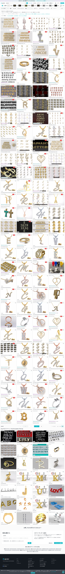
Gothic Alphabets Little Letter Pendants (5, 84)
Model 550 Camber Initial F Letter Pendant (21, 219)
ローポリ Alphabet (10, 15)
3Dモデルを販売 (42, 558)
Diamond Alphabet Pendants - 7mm (21, 43)
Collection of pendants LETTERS (4, 442)
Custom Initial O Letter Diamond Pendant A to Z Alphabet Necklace (40, 368)
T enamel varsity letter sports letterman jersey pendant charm (8, 219)
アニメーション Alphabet (22, 15)
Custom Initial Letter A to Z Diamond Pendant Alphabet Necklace (56, 138)
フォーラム (52, 563)
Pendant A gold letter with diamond (21, 84)
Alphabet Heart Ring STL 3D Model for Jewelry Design (7, 456)
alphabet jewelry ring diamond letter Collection (22, 97)
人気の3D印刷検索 (42, 566)
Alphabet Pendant (35, 97)
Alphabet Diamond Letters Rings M (53, 409)
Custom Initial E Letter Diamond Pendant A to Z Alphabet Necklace (56, 260)
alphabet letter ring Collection (36, 84)
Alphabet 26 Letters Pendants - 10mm (5, 43)
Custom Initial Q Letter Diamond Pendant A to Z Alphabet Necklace (24, 382)
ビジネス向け (30, 560)
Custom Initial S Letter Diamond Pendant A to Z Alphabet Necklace (56, 192)
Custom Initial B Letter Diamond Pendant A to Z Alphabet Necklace (24, 355)
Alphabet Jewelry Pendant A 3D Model (37, 341)
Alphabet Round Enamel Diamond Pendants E (22, 456)
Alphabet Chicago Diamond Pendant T (5, 368)
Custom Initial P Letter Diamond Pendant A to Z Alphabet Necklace (24, 287)
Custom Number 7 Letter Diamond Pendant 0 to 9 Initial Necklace (40, 246)
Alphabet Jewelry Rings (3, 165)
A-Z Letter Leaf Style (35, 111)
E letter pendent (19, 192)
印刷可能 (35, 13)
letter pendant (18, 483)
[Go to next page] (36, 426)
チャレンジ (52, 561)
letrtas (49, 510)
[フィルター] (51, 8)
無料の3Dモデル (30, 564)
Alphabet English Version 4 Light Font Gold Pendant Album (7, 138)
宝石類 (26, 13)
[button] (25, 3)
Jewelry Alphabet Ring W (20, 70)
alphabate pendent (19, 510)
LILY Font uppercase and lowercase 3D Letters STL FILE (23, 442)
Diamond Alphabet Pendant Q (4, 409)
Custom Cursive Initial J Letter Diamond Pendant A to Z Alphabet (8, 382)
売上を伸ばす (41, 560)
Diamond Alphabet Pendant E (4, 246)
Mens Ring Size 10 (35, 260)
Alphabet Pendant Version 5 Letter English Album (6, 355)
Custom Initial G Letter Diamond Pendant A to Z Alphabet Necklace (24, 314)
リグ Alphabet (16, 15)
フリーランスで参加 (42, 563)
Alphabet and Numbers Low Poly (36, 456)
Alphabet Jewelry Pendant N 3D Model (37, 165)
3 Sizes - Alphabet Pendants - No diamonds (38, 233)
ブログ (17, 560)
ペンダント (39, 13)
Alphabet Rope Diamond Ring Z (20, 246)
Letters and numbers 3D (51, 442)
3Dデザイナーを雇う (31, 563)
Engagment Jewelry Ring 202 (52, 382)
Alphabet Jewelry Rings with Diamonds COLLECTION (39, 355)
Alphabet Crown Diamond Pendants (53, 70)
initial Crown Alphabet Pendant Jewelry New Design (55, 111)
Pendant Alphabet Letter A (52, 314)
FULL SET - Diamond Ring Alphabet (5, 233)
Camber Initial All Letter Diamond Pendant (53, 165)
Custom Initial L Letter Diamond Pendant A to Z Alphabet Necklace (8, 260)
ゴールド (29, 13)
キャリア (18, 561)
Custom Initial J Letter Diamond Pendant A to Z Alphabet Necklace (24, 260)
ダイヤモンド (47, 13)
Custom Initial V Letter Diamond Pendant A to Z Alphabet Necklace (56, 246)
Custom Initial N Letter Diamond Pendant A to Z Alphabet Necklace (56, 368)
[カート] (55, 3)
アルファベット (22, 13)
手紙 (32, 13)
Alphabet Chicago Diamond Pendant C (53, 84)
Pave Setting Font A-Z (51, 219)
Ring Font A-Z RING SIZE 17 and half (53, 233)
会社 (17, 558)
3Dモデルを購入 (30, 558)
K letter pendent (51, 341)
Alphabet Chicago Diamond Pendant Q (21, 138)
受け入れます (33, 572)
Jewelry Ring (50, 456)
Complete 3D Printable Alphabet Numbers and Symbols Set (39, 442)
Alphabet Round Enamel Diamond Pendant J (22, 368)
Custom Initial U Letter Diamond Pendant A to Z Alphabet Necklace (24, 409)
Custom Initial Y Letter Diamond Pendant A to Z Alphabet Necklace (40, 382)
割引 (28, 567)
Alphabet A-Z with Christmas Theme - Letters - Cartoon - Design (40, 70)
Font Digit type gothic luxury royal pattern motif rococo (23, 233)
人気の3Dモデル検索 (42, 564)
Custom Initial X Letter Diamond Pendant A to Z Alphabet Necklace (8, 341)
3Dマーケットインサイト (43, 561)
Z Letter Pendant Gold (3, 483)
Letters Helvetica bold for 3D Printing (5, 111)
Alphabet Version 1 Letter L (36, 43)
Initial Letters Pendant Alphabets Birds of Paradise (38, 192)
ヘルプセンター (19, 563)
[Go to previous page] (25, 426)
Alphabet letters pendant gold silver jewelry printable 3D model (8, 97)
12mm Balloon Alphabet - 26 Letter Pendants (6, 70)
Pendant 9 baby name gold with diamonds (6, 287)
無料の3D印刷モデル (31, 566)
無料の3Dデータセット (31, 561)
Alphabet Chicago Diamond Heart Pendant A (54, 287)
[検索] (27, 3)
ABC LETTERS (2, 510)
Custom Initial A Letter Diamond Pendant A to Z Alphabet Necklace (40, 138)
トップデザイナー (53, 560)
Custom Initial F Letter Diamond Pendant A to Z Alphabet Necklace (8, 314)
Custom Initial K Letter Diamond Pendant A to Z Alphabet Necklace (8, 192)
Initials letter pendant (51, 43)
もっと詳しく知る (53, 571)
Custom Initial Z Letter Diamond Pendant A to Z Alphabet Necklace (40, 287)
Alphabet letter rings (19, 165)
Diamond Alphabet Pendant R (20, 111)
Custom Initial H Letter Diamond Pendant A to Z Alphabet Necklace (40, 219)
